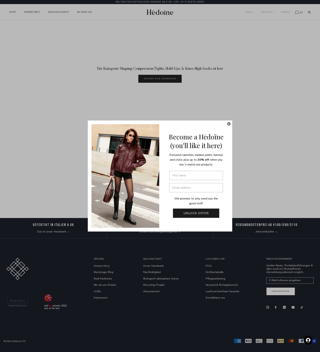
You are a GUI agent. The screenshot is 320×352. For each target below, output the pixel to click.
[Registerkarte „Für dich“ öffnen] (308, 340)
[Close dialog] (229, 124)
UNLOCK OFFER (196, 213)
